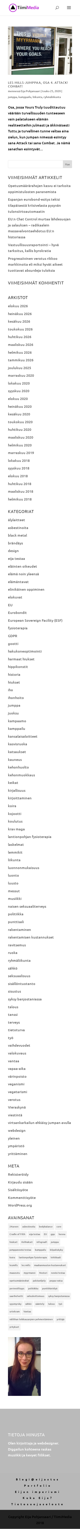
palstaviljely (39, 1280)
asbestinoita (18, 527)
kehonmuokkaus (21, 775)
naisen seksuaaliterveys (27, 906)
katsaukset (17, 751)
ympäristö (16, 1145)
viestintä (15, 1115)
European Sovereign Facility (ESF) (35, 620)
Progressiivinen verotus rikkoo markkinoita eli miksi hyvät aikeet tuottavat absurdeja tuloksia (35, 264)
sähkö (12, 968)
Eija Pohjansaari (30, 91)
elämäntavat (18, 581)
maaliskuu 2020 (20, 437)
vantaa (13, 1061)
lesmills (14, 1265)
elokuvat (15, 597)
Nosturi (43, 1272)
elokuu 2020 (18, 398)
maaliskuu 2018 (20, 491)
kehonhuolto (18, 767)
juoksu (13, 713)
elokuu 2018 (18, 476)
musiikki (15, 898)
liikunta (37, 97)
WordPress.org (20, 1205)
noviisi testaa (58, 1272)
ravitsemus (17, 945)
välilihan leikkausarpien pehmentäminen (31, 1319)
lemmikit (15, 852)
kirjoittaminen (20, 798)
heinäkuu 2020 (20, 406)
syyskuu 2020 (18, 390)
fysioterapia (18, 628)
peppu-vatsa (56, 1280)
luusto (13, 883)
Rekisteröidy (18, 1174)
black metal (17, 535)
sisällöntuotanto (21, 983)
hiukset (14, 682)
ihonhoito (16, 697)
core (59, 1226)
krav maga (16, 829)
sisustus (14, 991)
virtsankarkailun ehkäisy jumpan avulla (39, 1122)
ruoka (12, 952)
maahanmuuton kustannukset (50, 1265)
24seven (14, 1226)
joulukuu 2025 (19, 367)
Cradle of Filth (17, 1234)
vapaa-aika (17, 1068)
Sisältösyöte (18, 1189)
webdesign (17, 1130)
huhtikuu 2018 (19, 483)
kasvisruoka (17, 744)
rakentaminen (19, 929)
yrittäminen (17, 1153)
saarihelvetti (16, 1296)
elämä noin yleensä (23, 574)
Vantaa (27, 1311)
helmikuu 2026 (20, 352)
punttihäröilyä (49, 1288)
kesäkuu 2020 (19, 414)
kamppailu (24, 97)
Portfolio (38, 1485)
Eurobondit (17, 612)
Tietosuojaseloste (37, 1504)
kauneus (15, 759)
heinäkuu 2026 (20, 313)
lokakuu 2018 (19, 460)
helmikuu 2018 (20, 499)
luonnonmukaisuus (23, 867)
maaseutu (15, 1272)
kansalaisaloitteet (22, 736)
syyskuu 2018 (18, 468)
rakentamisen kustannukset (31, 937)
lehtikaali (56, 1257)
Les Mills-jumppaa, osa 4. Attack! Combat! (38, 84)
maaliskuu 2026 (20, 344)
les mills (26, 1265)
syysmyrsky (15, 1303)
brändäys (15, 543)
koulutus (15, 821)
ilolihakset (27, 1242)
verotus (14, 1099)
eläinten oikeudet (22, 566)
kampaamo (17, 721)
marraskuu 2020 (21, 375)
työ (10, 1037)
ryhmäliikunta (52, 97)
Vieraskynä (17, 1107)
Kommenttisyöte (22, 1197)
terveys (14, 1022)
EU (10, 605)
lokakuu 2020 (19, 383)
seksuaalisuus (19, 975)
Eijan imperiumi (38, 1491)
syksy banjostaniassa (25, 999)
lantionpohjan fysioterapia (29, 836)
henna (62, 1234)
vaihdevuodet (19, 1045)
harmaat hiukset (21, 659)
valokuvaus (17, 1053)
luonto (13, 875)
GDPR (12, 635)
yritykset (14, 1327)
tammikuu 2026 (20, 360)
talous (13, 1006)
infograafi (42, 1242)
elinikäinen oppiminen (26, 589)
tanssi (13, 1014)
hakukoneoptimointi (25, 651)
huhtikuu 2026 (19, 336)
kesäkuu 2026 (19, 321)
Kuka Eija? (38, 1498)
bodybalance (46, 1226)
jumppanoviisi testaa (20, 1249)
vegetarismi (17, 1091)
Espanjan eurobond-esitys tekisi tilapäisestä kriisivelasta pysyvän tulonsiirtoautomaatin (34, 205)
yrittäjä (60, 1319)
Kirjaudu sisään (20, 1182)
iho (10, 689)
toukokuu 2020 (20, 421)
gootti (13, 643)
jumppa (12, 97)
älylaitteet (16, 519)
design (13, 550)
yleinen (14, 1138)
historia (14, 674)
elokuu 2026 (18, 306)
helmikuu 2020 (20, 445)
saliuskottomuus (35, 1296)
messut (14, 891)
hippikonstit (18, 666)
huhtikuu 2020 (19, 429)
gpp (53, 1234)
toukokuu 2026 (20, 329)
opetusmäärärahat (19, 1280)
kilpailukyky (56, 1249)
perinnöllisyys (17, 1288)
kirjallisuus (16, 790)
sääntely (39, 1303)
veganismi (16, 1084)
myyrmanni (29, 1272)
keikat (13, 782)
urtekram (15, 1311)
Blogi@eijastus (38, 1479)
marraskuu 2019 (21, 452)
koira (12, 805)
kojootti (14, 813)
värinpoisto (17, 1076)
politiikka (15, 914)
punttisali (16, 921)
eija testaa (16, 558)
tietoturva (16, 1030)
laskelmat (16, 844)
